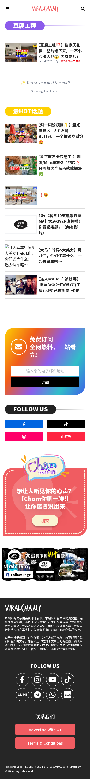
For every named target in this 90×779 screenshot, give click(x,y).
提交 (45, 520)
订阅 (45, 382)
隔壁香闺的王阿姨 (70, 61)
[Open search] (82, 8)
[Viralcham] (45, 9)
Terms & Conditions (45, 743)
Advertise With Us (45, 729)
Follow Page (21, 574)
